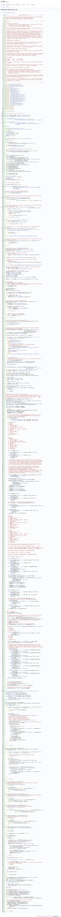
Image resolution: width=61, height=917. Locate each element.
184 (2, 186)
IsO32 (15, 883)
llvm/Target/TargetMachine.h (16, 104)
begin (18, 212)
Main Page (3, 4)
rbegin (15, 490)
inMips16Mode (13, 827)
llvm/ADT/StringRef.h (14, 93)
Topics (13, 4)
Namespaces (17, 4)
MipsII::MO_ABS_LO (23, 483)
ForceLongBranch (10, 122)
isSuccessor (25, 211)
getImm (16, 348)
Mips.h (11, 87)
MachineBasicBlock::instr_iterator (15, 361)
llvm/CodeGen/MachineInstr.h (16, 97)
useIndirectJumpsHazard (25, 370)
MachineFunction (22, 148)
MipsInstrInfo (31, 691)
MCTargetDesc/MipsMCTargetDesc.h (17, 86)
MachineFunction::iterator (22, 277)
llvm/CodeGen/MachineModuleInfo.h (17, 99)
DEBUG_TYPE (25, 186)
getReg (16, 341)
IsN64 (15, 369)
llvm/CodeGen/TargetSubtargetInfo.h (18, 101)
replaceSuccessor (12, 407)
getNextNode (26, 210)
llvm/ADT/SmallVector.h (15, 91)
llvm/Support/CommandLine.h (16, 103)
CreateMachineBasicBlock (15, 268)
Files (28, 4)
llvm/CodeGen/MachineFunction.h (17, 95)
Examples (32, 4)
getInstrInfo (14, 882)
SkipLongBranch (11, 830)
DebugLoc (35, 159)
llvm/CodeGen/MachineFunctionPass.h (18, 96)
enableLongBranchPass (26, 827)
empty (16, 217)
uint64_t (8, 132)
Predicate (12, 709)
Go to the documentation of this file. (8, 12)
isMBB (11, 232)
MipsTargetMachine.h (14, 90)
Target (4, 6)
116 (2, 122)
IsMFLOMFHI (14, 731)
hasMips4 (22, 807)
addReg (11, 341)
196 (2, 197)
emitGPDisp (13, 691)
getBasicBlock (27, 268)
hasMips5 (22, 784)
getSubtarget (14, 881)
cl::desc (16, 119)
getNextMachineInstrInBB (16, 197)
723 (2, 691)
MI (16, 295)
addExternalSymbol (12, 695)
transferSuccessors (14, 272)
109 (2, 116)
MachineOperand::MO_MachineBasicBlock (18, 350)
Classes (23, 4)
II (23, 361)
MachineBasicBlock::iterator (17, 128)
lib (1, 6)
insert (9, 277)
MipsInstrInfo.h (13, 88)
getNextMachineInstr (26, 721)
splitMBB (10, 155)
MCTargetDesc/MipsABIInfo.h (16, 84)
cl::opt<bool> (11, 121)
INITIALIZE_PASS (8, 186)
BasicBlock (11, 402)
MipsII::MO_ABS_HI (21, 475)
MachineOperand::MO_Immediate (16, 343)
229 (2, 228)
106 (2, 113)
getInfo (11, 884)
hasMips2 (12, 817)
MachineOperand (13, 230)
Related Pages (8, 4)
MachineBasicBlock (32, 207)
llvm (14, 111)
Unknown (30, 143)
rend (18, 250)
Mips (7, 6)
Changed (10, 704)
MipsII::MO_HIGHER (22, 655)
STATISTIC (7, 115)
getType (14, 339)
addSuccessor (11, 275)
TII (18, 296)
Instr (17, 386)
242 (2, 240)
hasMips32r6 (34, 369)
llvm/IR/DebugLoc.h (14, 102)
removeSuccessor (14, 274)
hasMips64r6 (24, 369)
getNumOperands (27, 229)
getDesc (21, 229)
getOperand (23, 230)
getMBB (14, 233)
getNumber (23, 303)
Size (11, 132)
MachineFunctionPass (26, 138)
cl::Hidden (39, 119)
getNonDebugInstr (18, 240)
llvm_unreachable (13, 347)
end (18, 208)
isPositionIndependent (16, 879)
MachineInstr (9, 133)
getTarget (22, 878)
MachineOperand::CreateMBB (21, 685)
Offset (11, 134)
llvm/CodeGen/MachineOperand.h (17, 100)
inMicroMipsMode (17, 419)
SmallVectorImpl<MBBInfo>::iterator (15, 859)
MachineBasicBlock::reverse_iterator (23, 129)
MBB (22, 155)
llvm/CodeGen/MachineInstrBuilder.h (18, 98)
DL (38, 159)
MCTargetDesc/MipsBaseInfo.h (16, 85)
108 (2, 115)
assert (7, 265)
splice (11, 279)
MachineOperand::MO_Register (15, 340)
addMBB (11, 351)
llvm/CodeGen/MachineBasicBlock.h (17, 94)
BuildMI (20, 335)
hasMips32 (12, 784)
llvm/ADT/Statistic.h (14, 92)
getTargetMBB (20, 228)
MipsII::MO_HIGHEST (22, 651)
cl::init (29, 122)
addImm (11, 348)
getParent (17, 303)
